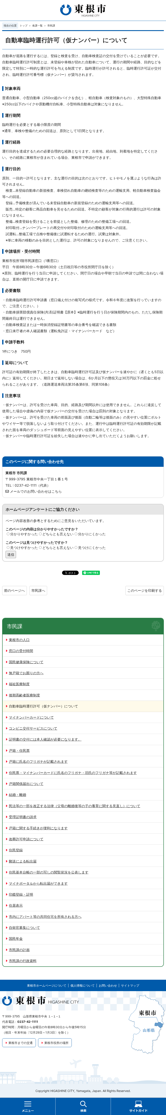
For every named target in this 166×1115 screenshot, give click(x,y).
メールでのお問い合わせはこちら (36, 491)
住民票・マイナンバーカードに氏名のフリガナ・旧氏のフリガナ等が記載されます (73, 773)
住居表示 (16, 905)
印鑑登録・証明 (21, 894)
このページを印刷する (144, 590)
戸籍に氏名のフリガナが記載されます (38, 761)
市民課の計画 (19, 950)
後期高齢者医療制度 (24, 695)
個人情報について (82, 985)
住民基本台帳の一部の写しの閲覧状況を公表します (48, 872)
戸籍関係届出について (26, 784)
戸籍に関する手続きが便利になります (38, 828)
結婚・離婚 (17, 795)
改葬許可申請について (26, 839)
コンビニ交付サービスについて (33, 728)
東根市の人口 (19, 640)
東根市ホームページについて (46, 985)
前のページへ (14, 590)
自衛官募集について (24, 927)
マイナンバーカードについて (31, 717)
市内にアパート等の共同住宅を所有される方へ (45, 916)
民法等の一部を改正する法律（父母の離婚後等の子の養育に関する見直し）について (74, 806)
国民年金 (16, 938)
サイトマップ (130, 985)
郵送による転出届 (23, 861)
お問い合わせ (108, 985)
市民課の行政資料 (23, 961)
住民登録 (16, 850)
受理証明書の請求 (23, 817)
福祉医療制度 (19, 684)
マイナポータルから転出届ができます (38, 883)
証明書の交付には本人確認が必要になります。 (45, 739)
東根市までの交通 (20, 1043)
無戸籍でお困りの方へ (26, 673)
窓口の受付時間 (21, 651)
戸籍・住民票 (19, 750)
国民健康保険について (26, 662)
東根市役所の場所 (56, 1043)
